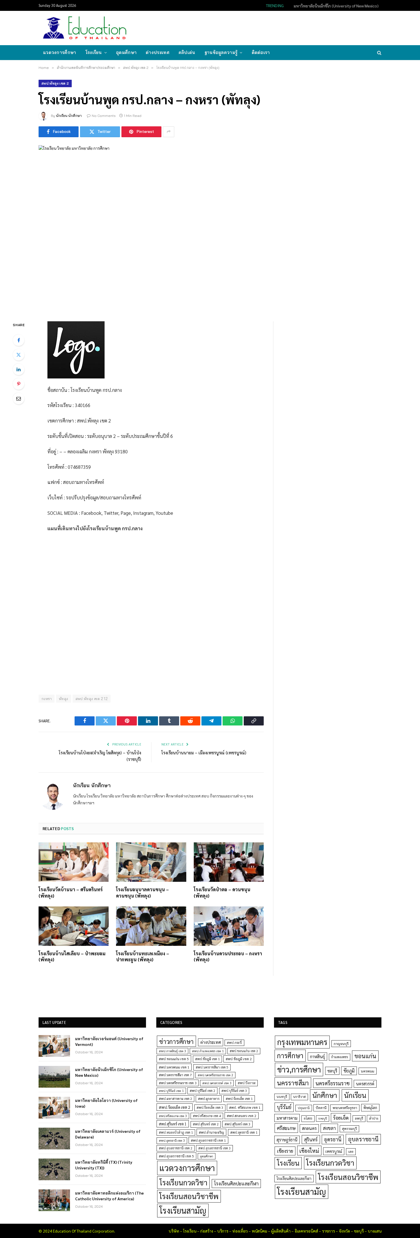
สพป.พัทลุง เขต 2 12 (91, 698)
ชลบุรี (332, 1070)
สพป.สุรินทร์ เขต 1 (173, 1123)
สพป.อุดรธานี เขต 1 (243, 1132)
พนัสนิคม (259, 1230)
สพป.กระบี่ (234, 1042)
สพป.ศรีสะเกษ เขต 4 (207, 1116)
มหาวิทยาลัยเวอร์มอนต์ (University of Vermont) (109, 1041)
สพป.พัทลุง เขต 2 (55, 83)
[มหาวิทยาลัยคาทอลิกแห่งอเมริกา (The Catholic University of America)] (54, 1200)
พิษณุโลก (370, 1107)
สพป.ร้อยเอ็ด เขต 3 (210, 1107)
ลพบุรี (359, 1118)
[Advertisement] (277, 27)
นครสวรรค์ (365, 1083)
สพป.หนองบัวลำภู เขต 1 (176, 1132)
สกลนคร (309, 1128)
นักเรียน (355, 1095)
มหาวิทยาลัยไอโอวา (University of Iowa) (106, 1103)
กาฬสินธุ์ (317, 1056)
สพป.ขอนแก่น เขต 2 (244, 1051)
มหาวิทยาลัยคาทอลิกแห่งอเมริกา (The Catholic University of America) (109, 1195)
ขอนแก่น (365, 1056)
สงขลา (329, 1128)
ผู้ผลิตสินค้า (281, 1230)
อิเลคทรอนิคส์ (306, 1230)
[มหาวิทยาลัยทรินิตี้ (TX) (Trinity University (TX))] (54, 1169)
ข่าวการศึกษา (176, 1041)
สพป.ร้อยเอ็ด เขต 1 (239, 1099)
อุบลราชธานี (363, 1139)
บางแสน (374, 1230)
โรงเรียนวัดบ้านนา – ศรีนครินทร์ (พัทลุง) (71, 892)
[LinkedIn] (18, 369)
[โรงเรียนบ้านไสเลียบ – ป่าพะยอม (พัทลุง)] (74, 926)
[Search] (378, 52)
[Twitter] (18, 354)
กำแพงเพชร (339, 1057)
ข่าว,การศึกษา (299, 1069)
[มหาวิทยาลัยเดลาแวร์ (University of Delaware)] (54, 1138)
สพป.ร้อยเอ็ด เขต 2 (174, 1107)
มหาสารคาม (287, 1118)
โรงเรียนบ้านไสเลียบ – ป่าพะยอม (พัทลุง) (72, 956)
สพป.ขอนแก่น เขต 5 (174, 1058)
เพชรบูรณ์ (333, 1151)
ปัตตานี (321, 1107)
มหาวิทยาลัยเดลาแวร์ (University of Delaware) (108, 1134)
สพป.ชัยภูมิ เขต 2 (239, 1058)
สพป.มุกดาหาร (208, 1098)
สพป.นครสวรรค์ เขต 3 (216, 1083)
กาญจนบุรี (341, 1043)
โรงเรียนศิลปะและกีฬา (236, 1183)
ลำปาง (373, 1118)
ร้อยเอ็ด (341, 1117)
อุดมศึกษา (126, 52)
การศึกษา (290, 1055)
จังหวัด (344, 1230)
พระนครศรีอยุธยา (345, 1108)
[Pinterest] (18, 384)
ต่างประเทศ (157, 52)
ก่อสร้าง (206, 1230)
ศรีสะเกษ (286, 1128)
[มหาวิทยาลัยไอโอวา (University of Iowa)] (54, 1108)
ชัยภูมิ (349, 1071)
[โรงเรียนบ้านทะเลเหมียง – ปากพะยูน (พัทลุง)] (151, 926)
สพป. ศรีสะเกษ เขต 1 (245, 1107)
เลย (350, 1151)
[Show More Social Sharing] (168, 131)
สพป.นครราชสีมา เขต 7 (175, 1075)
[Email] (18, 398)
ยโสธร (308, 1118)
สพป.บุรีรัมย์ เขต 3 (234, 1091)
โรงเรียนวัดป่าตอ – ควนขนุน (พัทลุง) (222, 892)
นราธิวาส (299, 1097)
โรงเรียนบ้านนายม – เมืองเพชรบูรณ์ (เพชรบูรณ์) (203, 752)
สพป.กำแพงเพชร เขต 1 (208, 1051)
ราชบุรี (322, 1118)
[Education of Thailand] (85, 28)
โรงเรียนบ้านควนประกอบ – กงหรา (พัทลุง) (228, 956)
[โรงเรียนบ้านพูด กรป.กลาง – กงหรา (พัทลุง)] (210, 227)
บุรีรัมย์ (284, 1107)
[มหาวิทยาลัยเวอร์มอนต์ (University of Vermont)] (54, 1046)
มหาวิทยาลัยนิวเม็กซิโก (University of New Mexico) (336, 5)
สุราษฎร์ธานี (287, 1139)
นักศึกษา (324, 1095)
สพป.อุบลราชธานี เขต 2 (175, 1148)
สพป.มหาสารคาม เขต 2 (175, 1099)
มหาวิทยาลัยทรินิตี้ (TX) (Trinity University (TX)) (103, 1164)
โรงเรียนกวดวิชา (183, 1182)
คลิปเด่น (187, 52)
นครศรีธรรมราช (332, 1083)
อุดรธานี (332, 1139)
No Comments (104, 115)
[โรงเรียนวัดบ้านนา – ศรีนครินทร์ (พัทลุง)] (74, 862)
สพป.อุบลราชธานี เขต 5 (176, 1156)
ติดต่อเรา (261, 52)
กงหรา (46, 698)
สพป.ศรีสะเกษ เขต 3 (173, 1116)
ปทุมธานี (304, 1108)
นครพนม (367, 1071)
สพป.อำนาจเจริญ (211, 1132)
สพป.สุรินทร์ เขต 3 (237, 1124)
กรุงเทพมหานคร (302, 1042)
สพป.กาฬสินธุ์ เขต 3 (172, 1051)
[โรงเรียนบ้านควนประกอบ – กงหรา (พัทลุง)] (229, 926)
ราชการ (328, 1230)
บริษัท (174, 1230)
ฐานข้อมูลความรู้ (221, 52)
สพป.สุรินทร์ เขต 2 (206, 1124)
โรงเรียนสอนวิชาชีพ (189, 1196)
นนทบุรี (282, 1097)
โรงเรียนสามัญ (182, 1210)
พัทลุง (63, 698)
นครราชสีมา (293, 1083)
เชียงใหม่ (309, 1150)
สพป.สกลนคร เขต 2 (241, 1115)
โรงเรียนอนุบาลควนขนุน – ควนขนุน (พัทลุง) (142, 892)
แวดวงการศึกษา (59, 52)
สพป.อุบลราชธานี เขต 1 (208, 1140)
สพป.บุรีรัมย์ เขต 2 (202, 1091)
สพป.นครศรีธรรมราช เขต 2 (215, 1075)
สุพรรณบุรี (349, 1128)
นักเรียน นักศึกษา (69, 115)
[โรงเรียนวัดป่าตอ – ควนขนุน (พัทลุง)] (229, 862)
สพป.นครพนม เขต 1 (174, 1067)
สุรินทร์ (311, 1139)
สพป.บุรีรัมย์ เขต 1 (171, 1091)
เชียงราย (285, 1151)
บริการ (222, 1230)
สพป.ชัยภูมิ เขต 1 (207, 1058)
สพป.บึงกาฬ (246, 1083)
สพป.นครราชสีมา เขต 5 (212, 1067)
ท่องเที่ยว (240, 1230)
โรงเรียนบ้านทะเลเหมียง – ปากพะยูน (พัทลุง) (142, 956)
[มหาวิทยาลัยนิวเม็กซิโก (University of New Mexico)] (54, 1077)
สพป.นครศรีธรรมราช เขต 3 (177, 1082)
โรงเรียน (93, 52)
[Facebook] (18, 340)
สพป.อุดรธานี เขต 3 (172, 1140)
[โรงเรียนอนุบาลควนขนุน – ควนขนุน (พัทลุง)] (151, 862)
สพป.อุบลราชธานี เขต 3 (214, 1148)
